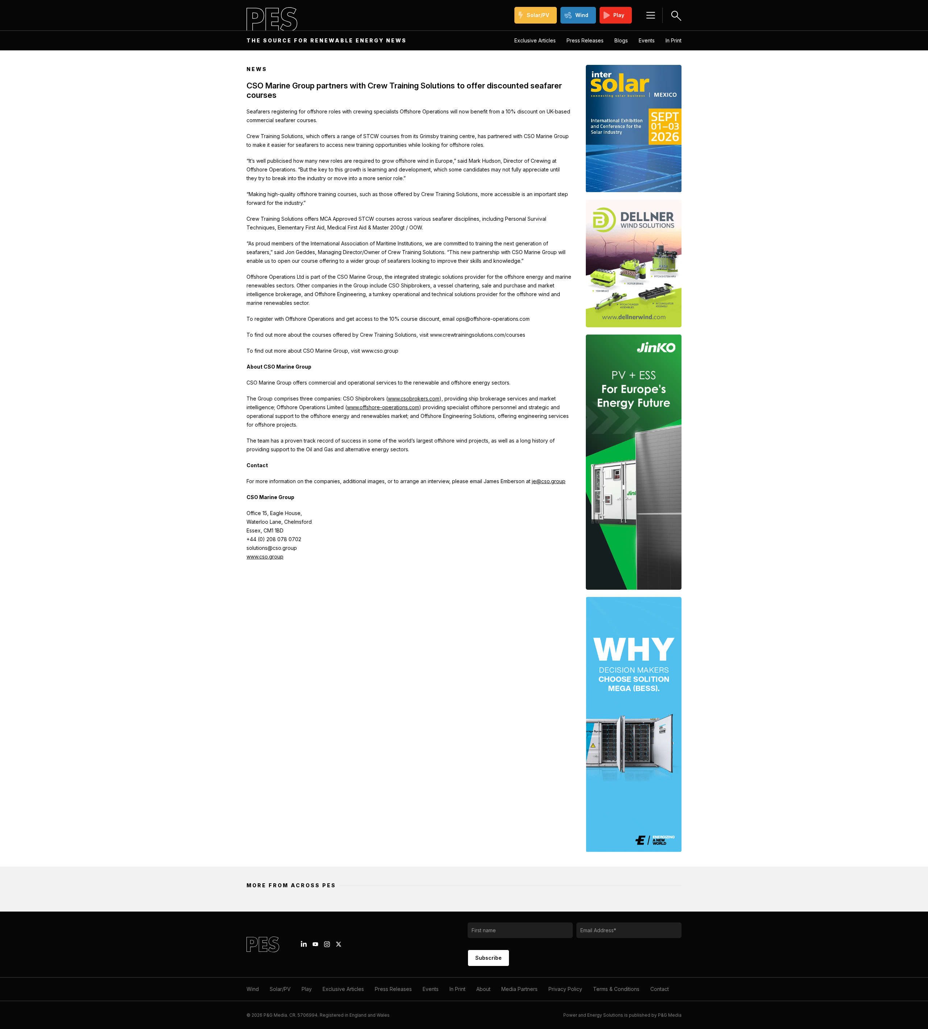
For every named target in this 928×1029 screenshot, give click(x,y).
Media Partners (519, 989)
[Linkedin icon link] (304, 944)
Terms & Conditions (616, 989)
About (483, 989)
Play (618, 15)
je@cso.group (549, 481)
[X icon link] (338, 944)
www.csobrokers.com (413, 398)
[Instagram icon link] (327, 944)
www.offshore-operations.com (383, 407)
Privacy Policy (565, 989)
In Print (674, 40)
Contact (659, 989)
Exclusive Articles (535, 40)
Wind (581, 15)
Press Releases (585, 40)
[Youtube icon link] (315, 944)
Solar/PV (538, 15)
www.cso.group (264, 556)
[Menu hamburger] (650, 15)
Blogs (621, 40)
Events (647, 40)
